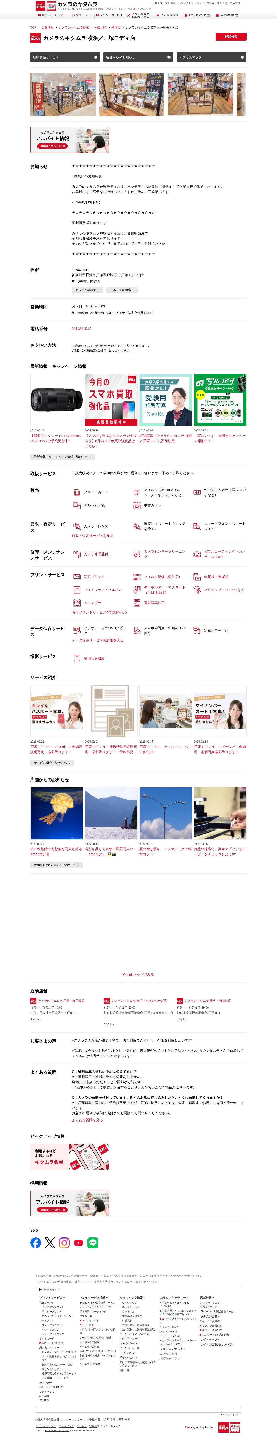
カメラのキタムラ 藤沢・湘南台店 (208, 1000)
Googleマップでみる (138, 974)
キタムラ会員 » (209, 1316)
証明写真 (44, 1396)
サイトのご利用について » (217, 1344)
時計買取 (127, 1320)
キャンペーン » (129, 1343)
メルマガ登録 (232, 3)
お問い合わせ (186, 3)
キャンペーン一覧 (129, 1348)
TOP (33, 27)
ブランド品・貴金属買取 (135, 1325)
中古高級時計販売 (132, 1316)
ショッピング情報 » (132, 1297)
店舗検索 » (207, 1297)
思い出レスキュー (49, 1347)
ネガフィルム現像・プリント (58, 1316)
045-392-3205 (81, 328)
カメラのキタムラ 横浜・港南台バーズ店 (139, 1000)
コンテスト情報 (168, 1353)
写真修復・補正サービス (55, 1378)
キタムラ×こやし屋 (90, 1363)
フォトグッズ (46, 1391)
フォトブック (46, 1320)
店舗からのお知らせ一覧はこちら (56, 865)
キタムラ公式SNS (89, 1346)
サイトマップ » (209, 1339)
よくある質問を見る (87, 1120)
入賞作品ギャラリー (171, 1358)
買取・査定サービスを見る (92, 536)
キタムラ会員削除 (212, 1330)
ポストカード (46, 1338)
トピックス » (128, 1353)
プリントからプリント (54, 1369)
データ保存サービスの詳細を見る (98, 640)
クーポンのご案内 (89, 1342)
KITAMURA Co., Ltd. (57, 1430)
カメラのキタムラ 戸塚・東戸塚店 (61, 1000)
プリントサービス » (52, 1297)
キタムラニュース (129, 1338)
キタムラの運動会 (169, 1326)
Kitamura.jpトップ (51, 1289)
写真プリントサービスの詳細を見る (99, 612)
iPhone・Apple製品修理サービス (97, 1302)
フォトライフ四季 (169, 1335)
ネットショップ (128, 1302)
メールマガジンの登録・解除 (95, 1337)
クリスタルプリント (53, 1307)
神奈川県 (100, 27)
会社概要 (157, 3)
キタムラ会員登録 (212, 1321)
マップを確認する (87, 290)
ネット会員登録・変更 (209, 3)
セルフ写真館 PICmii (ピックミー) (98, 1351)
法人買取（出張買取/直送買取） (139, 1329)
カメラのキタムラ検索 (74, 27)
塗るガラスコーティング (93, 1311)
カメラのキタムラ (209, 1302)
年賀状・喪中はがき (53, 1343)
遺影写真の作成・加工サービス (59, 1373)
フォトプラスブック (53, 1325)
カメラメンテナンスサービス (95, 1307)
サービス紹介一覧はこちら (52, 762)
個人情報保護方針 (48, 1419)
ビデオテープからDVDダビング (59, 1351)
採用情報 (170, 3)
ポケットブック (50, 1329)
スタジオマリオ (90, 1320)
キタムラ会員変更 (212, 1325)
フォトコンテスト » (172, 1348)
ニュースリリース (74, 1419)
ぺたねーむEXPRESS (51, 1387)
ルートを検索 (122, 290)
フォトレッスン (168, 1331)
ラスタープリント (51, 1311)
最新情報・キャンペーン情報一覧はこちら (62, 457)
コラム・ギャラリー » (174, 1297)
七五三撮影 (88, 1325)
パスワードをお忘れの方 (215, 1334)
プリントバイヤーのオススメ (135, 1334)
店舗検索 (47, 27)
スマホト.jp (86, 1316)
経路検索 (231, 36)
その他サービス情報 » (94, 1297)
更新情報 (124, 1370)
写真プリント (46, 1302)
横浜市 (116, 27)
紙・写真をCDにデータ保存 (57, 1364)
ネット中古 (128, 1311)
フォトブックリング (53, 1334)
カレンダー (45, 1382)
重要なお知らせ (128, 1357)
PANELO (44, 1400)
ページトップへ (231, 1415)
